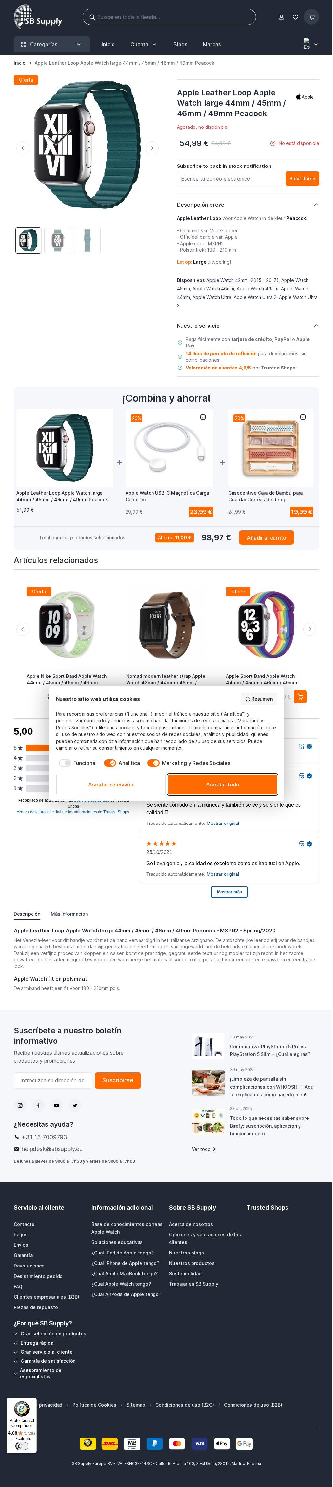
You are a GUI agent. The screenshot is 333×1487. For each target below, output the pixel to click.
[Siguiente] (153, 147)
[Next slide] (309, 629)
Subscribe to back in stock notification (224, 166)
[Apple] (304, 96)
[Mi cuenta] (281, 17)
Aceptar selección (110, 784)
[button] (304, 96)
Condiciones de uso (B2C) (184, 1405)
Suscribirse (117, 1080)
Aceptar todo (222, 784)
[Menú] (33, 1401)
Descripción (27, 914)
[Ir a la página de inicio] (38, 17)
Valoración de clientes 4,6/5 (218, 367)
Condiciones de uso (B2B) (253, 1405)
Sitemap (136, 1405)
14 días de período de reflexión (221, 353)
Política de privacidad (38, 1405)
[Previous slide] (22, 629)
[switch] (21, 1446)
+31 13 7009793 (44, 1137)
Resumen (262, 699)
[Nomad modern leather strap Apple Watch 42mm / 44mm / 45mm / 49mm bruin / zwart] (166, 624)
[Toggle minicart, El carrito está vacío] (311, 17)
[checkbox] (76, 763)
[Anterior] (21, 147)
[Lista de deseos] (295, 17)
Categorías (43, 44)
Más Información (69, 914)
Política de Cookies (94, 1405)
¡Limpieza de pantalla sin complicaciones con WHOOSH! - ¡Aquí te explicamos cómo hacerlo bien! (272, 1086)
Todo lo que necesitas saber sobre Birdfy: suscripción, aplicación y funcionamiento (269, 1125)
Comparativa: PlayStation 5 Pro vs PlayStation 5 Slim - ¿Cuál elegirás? (270, 1050)
